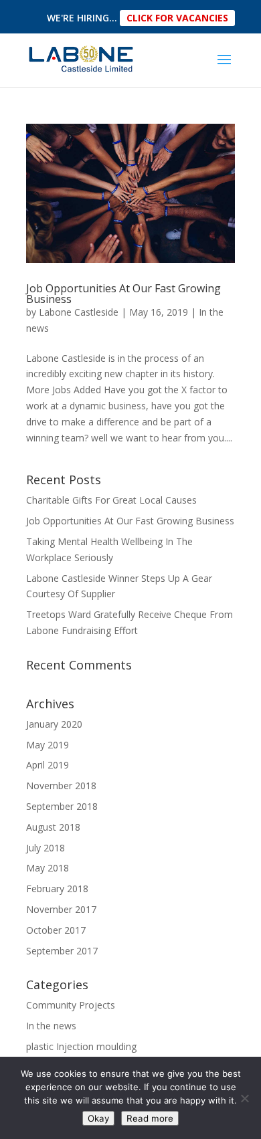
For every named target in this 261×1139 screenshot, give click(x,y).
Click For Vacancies (177, 17)
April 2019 (47, 764)
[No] (244, 1098)
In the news (51, 1025)
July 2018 (45, 847)
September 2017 (62, 950)
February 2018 (57, 888)
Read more (149, 1118)
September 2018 (62, 806)
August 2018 (53, 827)
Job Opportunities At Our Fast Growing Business (123, 293)
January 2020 (54, 724)
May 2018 (47, 867)
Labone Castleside (78, 312)
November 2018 (61, 785)
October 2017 (56, 930)
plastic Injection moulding (81, 1046)
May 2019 (47, 744)
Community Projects (70, 1005)
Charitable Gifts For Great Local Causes (111, 500)
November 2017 (61, 909)
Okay (98, 1118)
